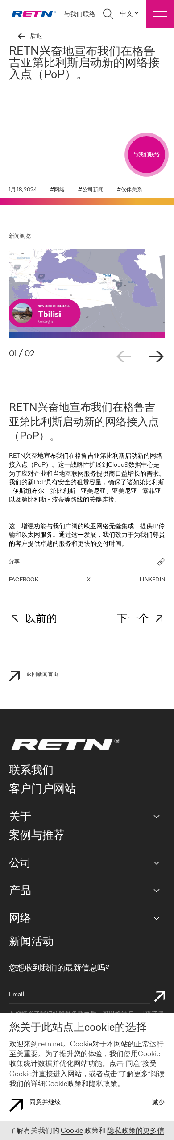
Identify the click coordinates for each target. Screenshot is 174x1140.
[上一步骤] (124, 356)
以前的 (41, 619)
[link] (34, 14)
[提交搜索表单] (159, 997)
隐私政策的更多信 (135, 1131)
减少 (158, 1103)
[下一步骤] (156, 356)
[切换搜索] (108, 13)
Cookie (72, 1131)
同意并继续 (45, 1103)
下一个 (133, 619)
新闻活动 (31, 942)
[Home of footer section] (85, 744)
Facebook (23, 579)
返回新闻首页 (42, 674)
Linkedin (152, 579)
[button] (161, 563)
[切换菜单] (160, 14)
